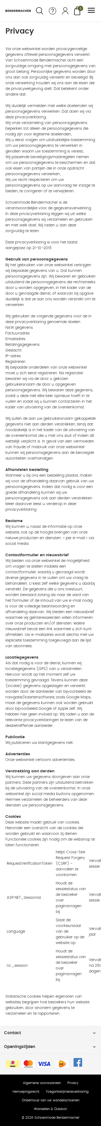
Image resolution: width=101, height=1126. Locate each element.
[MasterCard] (28, 1063)
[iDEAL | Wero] (12, 1063)
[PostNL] (62, 1063)
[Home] (18, 10)
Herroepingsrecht (26, 1091)
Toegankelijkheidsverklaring (67, 1091)
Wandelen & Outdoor (50, 1109)
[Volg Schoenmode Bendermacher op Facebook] (78, 1062)
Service (52, 10)
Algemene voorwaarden (42, 1083)
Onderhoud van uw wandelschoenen (50, 1100)
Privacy (72, 1083)
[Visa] (44, 1063)
